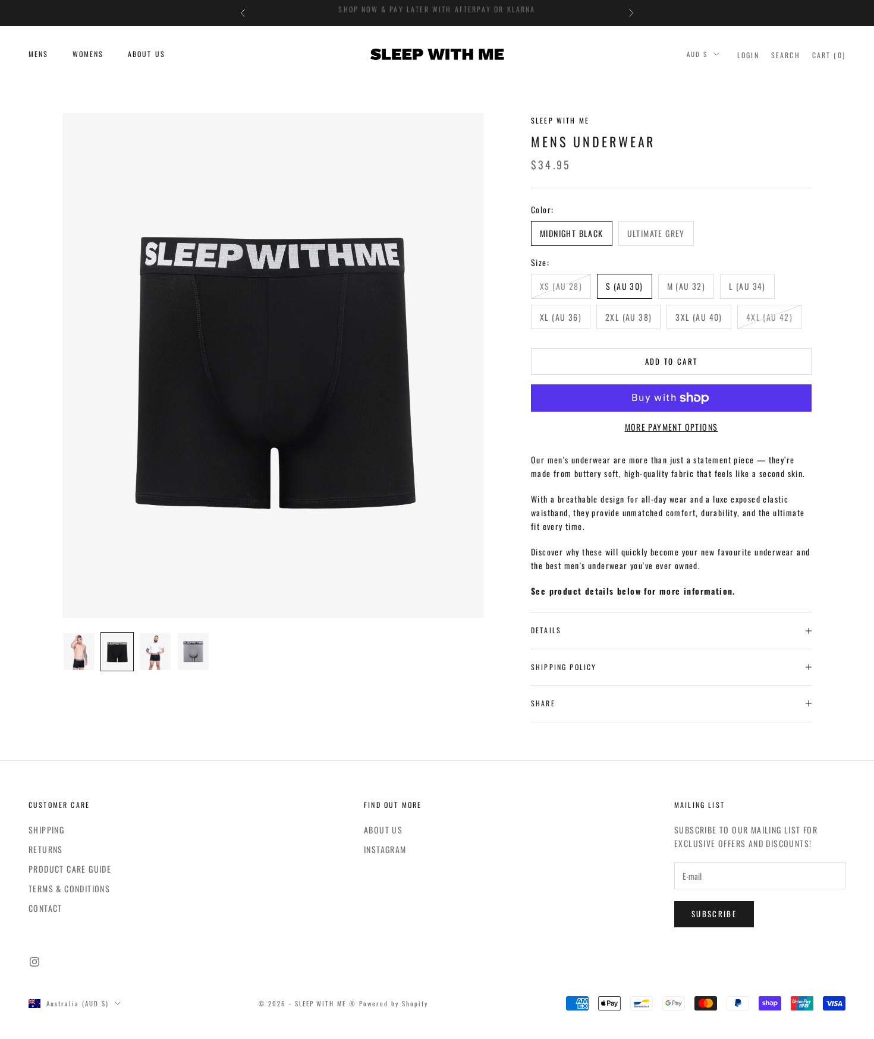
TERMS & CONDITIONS (69, 888)
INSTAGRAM (385, 849)
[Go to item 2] (117, 651)
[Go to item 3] (155, 651)
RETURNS (46, 849)
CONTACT (45, 908)
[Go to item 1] (79, 651)
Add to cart (671, 361)
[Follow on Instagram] (34, 962)
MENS (39, 54)
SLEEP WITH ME (560, 120)
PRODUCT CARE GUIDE (70, 869)
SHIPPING (46, 829)
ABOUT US (146, 54)
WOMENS (88, 54)
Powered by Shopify (393, 1003)
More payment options (671, 427)
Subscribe (714, 914)
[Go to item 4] (193, 651)
